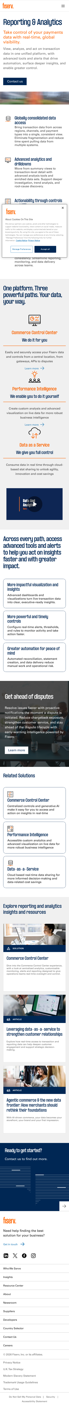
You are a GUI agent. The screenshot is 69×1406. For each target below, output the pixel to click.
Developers (10, 1319)
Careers (8, 1345)
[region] (34, 231)
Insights (8, 1277)
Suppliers (9, 1311)
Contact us (15, 81)
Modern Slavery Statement (19, 1375)
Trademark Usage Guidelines (20, 1382)
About (7, 1294)
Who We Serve (12, 1268)
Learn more (16, 750)
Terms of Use (11, 1389)
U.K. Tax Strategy (13, 1369)
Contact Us (9, 1336)
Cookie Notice (21, 240)
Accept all (45, 249)
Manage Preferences (21, 249)
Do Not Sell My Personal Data (25, 1396)
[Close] (62, 207)
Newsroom (10, 1302)
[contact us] (64, 1206)
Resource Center (13, 1285)
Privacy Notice (11, 1362)
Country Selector (13, 1328)
